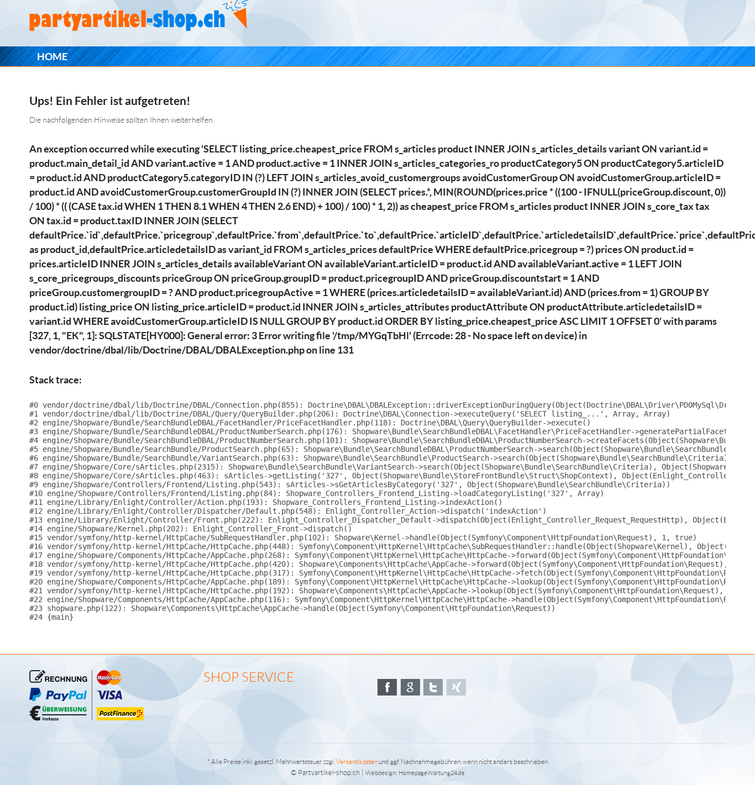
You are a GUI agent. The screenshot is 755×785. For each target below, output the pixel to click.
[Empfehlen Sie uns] (387, 687)
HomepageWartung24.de (432, 773)
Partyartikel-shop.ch (329, 772)
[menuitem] (52, 56)
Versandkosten (357, 761)
